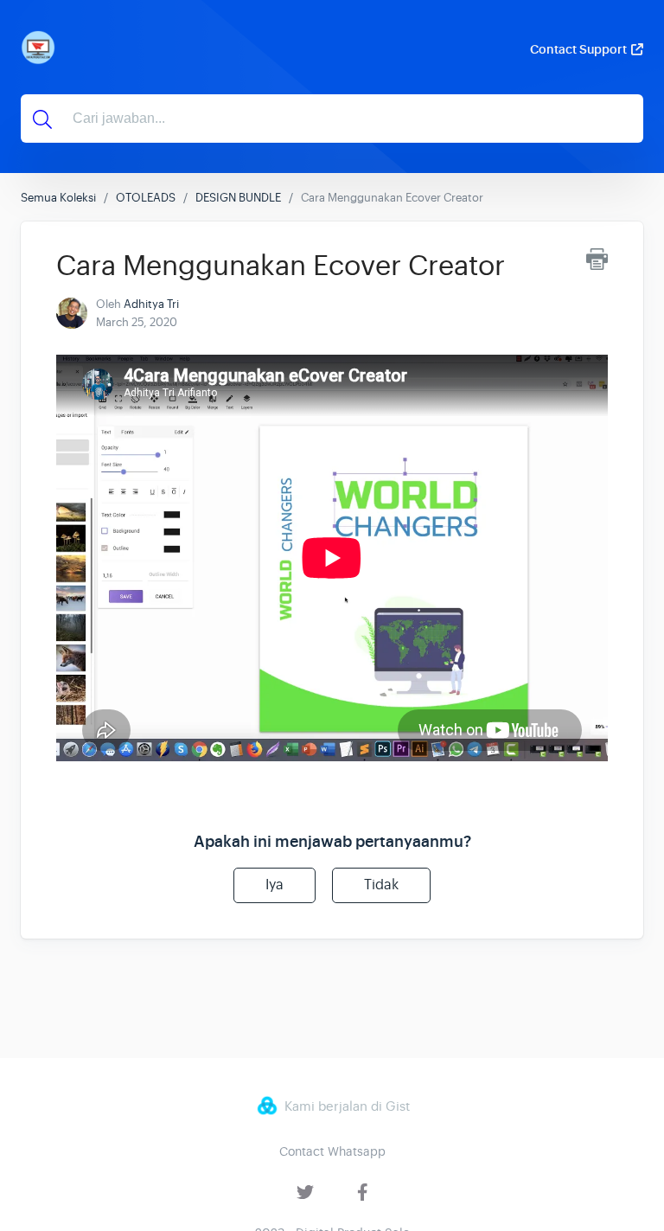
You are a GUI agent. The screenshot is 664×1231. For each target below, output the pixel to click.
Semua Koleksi (58, 197)
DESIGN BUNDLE (238, 197)
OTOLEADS (146, 197)
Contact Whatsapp (332, 1151)
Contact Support (578, 49)
